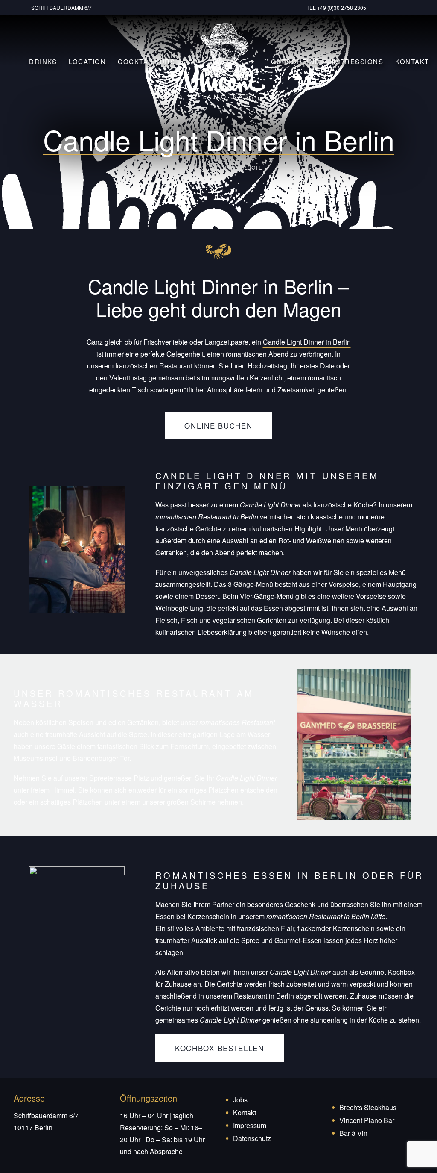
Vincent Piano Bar (366, 1120)
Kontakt (412, 61)
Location (87, 61)
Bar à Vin (353, 1133)
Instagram (408, 7)
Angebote (247, 167)
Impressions (358, 61)
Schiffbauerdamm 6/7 (61, 7)
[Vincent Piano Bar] (224, 61)
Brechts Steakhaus (367, 1107)
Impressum (249, 1125)
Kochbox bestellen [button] (219, 1048)
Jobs (240, 1100)
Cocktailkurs (146, 61)
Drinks (43, 61)
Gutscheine (295, 61)
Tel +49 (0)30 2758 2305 (336, 7)
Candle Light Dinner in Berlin (307, 342)
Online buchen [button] (218, 425)
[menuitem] (63, 7)
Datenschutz (252, 1138)
